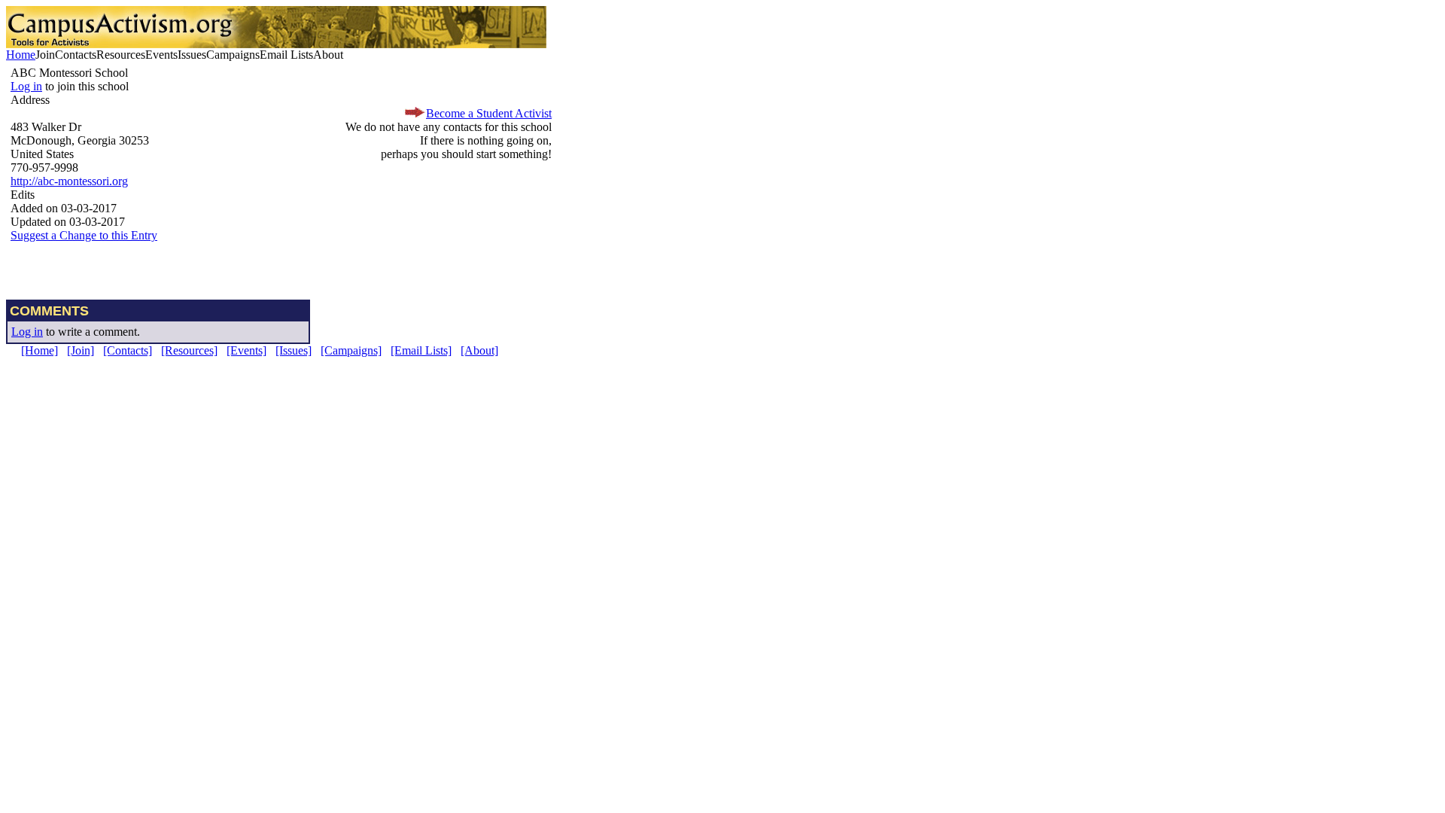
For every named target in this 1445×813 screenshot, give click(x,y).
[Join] (80, 350)
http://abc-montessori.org (69, 181)
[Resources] (189, 350)
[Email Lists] (421, 350)
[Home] (39, 350)
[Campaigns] (351, 350)
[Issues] (293, 350)
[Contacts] (127, 350)
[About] (479, 350)
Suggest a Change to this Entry (84, 235)
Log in (26, 86)
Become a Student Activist (489, 113)
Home (20, 54)
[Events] (246, 350)
